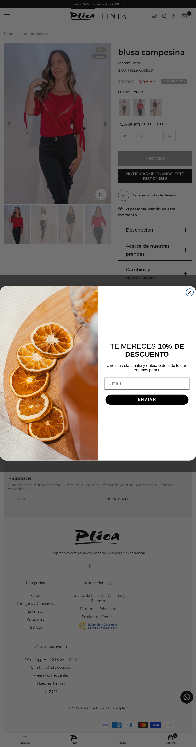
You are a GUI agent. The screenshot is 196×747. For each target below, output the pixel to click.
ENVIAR (147, 400)
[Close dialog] (190, 292)
